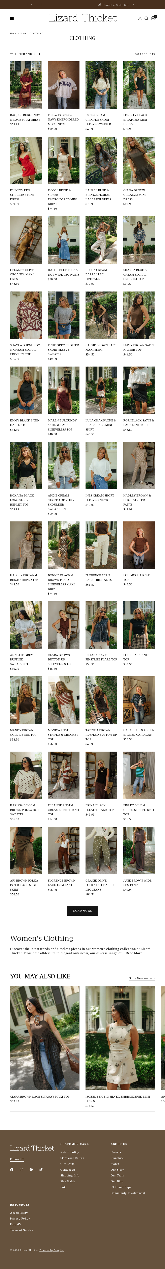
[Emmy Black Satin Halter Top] (26, 390)
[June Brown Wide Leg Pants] (139, 850)
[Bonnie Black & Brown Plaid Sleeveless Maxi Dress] (64, 545)
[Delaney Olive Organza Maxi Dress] (26, 240)
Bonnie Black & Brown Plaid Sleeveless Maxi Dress (61, 582)
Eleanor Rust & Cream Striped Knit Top (63, 810)
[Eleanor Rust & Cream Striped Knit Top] (64, 775)
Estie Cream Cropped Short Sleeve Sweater (98, 119)
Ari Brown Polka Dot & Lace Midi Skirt (24, 885)
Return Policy (69, 1152)
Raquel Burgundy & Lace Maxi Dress (25, 117)
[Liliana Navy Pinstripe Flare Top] (101, 625)
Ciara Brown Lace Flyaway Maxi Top (39, 1096)
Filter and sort (27, 54)
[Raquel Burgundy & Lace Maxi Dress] (26, 85)
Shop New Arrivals (142, 978)
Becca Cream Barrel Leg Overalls (96, 274)
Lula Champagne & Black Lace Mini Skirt (101, 425)
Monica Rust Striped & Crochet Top (63, 735)
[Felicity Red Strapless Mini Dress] (26, 160)
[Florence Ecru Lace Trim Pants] (101, 545)
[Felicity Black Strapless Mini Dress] (139, 85)
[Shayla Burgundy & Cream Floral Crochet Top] (26, 315)
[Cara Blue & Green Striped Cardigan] (139, 700)
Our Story (117, 1169)
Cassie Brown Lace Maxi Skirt (101, 347)
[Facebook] (14, 1169)
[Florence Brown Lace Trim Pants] (64, 850)
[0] (152, 18)
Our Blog (117, 1181)
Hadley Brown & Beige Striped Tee (24, 577)
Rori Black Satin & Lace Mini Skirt (138, 423)
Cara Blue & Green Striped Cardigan (138, 732)
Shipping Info (69, 1175)
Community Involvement (128, 1193)
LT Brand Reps (121, 1187)
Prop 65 (15, 1224)
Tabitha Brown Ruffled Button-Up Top (101, 735)
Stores (115, 1163)
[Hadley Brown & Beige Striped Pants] (139, 465)
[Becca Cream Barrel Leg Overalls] (101, 240)
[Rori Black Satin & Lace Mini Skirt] (139, 390)
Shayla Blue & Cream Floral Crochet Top (135, 274)
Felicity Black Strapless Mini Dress (135, 119)
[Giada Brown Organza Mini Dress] (139, 160)
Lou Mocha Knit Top (136, 577)
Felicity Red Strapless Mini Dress (22, 195)
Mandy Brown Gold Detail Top (23, 732)
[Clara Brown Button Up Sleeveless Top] (64, 625)
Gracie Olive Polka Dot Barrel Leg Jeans (100, 885)
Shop (23, 33)
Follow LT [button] (17, 1159)
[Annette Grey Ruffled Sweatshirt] (26, 625)
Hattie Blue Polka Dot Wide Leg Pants (63, 272)
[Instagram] (24, 1169)
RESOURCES (20, 1204)
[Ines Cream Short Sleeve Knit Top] (101, 465)
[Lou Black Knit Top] (139, 625)
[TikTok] (43, 1169)
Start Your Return (72, 1158)
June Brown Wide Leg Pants (137, 883)
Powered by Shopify (51, 1250)
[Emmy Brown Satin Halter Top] (139, 315)
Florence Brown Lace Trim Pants (61, 883)
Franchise (117, 1158)
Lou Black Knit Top (136, 657)
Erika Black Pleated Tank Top (100, 808)
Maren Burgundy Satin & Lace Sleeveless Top (62, 425)
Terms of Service (21, 1230)
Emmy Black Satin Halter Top (24, 423)
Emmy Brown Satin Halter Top (138, 347)
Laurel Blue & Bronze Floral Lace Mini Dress (98, 195)
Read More (134, 953)
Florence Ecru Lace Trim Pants (99, 578)
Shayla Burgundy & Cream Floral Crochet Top (25, 350)
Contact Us (68, 1169)
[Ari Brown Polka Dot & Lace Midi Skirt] (26, 850)
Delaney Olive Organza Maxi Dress (22, 274)
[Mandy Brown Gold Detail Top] (26, 700)
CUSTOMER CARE (74, 1144)
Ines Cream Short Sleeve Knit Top (100, 498)
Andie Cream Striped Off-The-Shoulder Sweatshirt (61, 502)
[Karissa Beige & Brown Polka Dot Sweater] (26, 775)
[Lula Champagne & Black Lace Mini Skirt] (101, 390)
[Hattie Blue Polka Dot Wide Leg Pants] (64, 240)
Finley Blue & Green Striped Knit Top (138, 810)
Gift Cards (67, 1163)
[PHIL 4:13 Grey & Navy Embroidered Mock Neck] (64, 85)
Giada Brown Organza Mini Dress (134, 195)
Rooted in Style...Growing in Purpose (85, 4)
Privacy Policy (20, 1218)
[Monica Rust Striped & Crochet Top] (64, 700)
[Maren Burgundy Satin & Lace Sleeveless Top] (64, 390)
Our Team (117, 1175)
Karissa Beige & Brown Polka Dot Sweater (24, 810)
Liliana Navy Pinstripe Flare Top (101, 657)
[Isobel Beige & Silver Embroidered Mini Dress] (64, 160)
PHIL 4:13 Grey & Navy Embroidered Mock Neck (63, 119)
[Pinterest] (34, 1169)
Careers (116, 1152)
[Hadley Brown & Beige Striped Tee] (26, 545)
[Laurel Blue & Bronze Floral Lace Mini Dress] (101, 160)
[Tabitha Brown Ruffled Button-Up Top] (101, 700)
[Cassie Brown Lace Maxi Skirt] (101, 315)
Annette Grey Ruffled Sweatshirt (21, 659)
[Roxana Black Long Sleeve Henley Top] (26, 465)
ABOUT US (119, 1144)
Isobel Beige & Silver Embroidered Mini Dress (62, 197)
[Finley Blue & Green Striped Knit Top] (139, 775)
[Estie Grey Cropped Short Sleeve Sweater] (64, 315)
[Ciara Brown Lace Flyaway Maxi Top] (44, 1038)
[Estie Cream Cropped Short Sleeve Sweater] (101, 85)
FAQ (63, 1187)
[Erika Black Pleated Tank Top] (101, 775)
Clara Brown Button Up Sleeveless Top (60, 659)
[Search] (146, 18)
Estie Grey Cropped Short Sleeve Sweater (63, 350)
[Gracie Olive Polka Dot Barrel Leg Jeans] (101, 850)
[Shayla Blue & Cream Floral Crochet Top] (139, 240)
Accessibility (19, 1212)
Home (13, 33)
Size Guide (67, 1181)
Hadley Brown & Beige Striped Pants (137, 500)
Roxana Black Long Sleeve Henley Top (22, 500)
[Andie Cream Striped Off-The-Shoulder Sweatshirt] (64, 465)
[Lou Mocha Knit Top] (139, 545)
